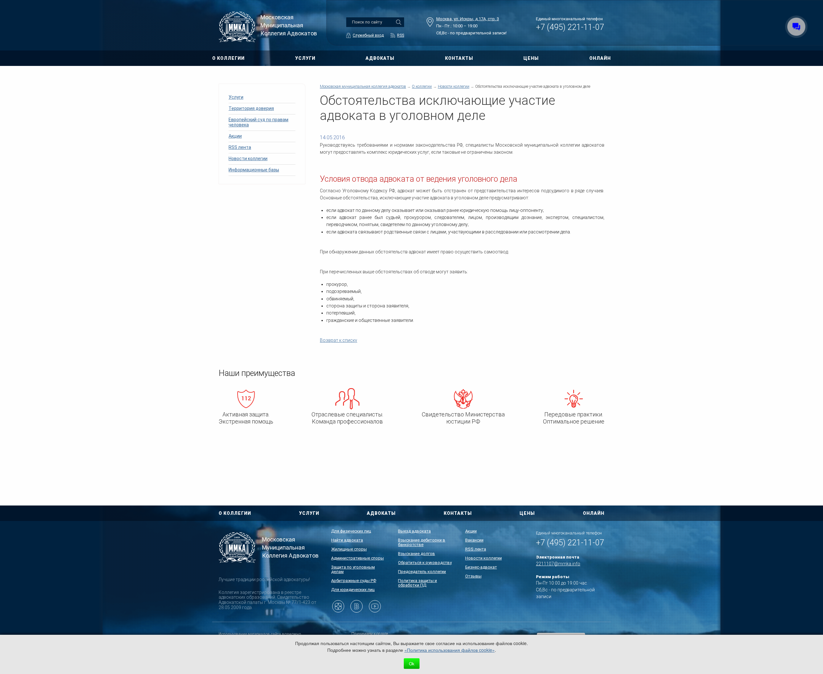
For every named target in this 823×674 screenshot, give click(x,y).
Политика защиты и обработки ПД (417, 582)
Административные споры (357, 558)
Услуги (236, 97)
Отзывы (473, 576)
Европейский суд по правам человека (258, 122)
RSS (400, 35)
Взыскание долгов (416, 553)
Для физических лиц (351, 531)
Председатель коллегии (422, 571)
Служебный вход (368, 35)
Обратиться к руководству (425, 562)
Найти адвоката (347, 540)
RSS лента (240, 147)
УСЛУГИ (305, 58)
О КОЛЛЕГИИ (228, 58)
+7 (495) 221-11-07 (570, 27)
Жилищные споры (349, 549)
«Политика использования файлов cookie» (449, 650)
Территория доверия (251, 108)
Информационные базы (254, 169)
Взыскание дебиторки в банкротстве (421, 542)
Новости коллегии (248, 158)
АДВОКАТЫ (380, 58)
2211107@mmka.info (558, 563)
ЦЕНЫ (531, 58)
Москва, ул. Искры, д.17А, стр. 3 (467, 18)
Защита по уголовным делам (353, 569)
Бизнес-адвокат (481, 567)
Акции (235, 136)
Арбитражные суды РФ (353, 580)
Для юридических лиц (353, 589)
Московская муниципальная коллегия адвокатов (363, 86)
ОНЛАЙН (600, 58)
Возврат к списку (338, 340)
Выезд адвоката (414, 531)
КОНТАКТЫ (459, 58)
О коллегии (422, 86)
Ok (411, 663)
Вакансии (474, 540)
